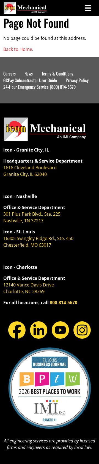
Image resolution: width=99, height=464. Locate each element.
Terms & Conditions (57, 73)
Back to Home (17, 49)
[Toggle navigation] (88, 8)
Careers (9, 73)
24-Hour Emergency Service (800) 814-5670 (39, 87)
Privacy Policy (77, 80)
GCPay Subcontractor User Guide (30, 80)
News (28, 73)
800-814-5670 (63, 302)
